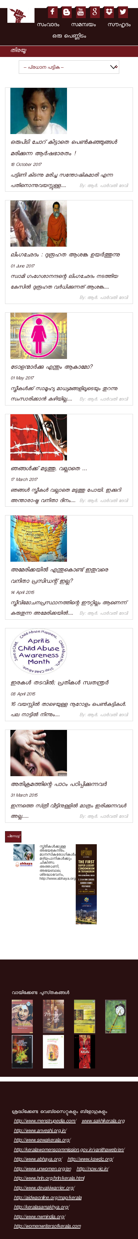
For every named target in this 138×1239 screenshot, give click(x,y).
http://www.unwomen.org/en (42, 1169)
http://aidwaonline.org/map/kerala (47, 1198)
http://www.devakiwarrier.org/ (44, 1188)
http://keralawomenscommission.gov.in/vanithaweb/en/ (69, 1150)
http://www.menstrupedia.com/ (45, 1121)
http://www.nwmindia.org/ (39, 1217)
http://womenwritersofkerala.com (47, 1227)
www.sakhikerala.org (102, 1121)
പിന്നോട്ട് (13, 836)
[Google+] (94, 12)
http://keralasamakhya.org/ (41, 1208)
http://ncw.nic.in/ (92, 1169)
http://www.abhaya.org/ (38, 1160)
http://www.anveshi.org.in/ (40, 1131)
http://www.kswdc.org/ (90, 1160)
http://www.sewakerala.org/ (42, 1140)
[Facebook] (52, 12)
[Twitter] (122, 12)
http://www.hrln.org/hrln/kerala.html (49, 1179)
